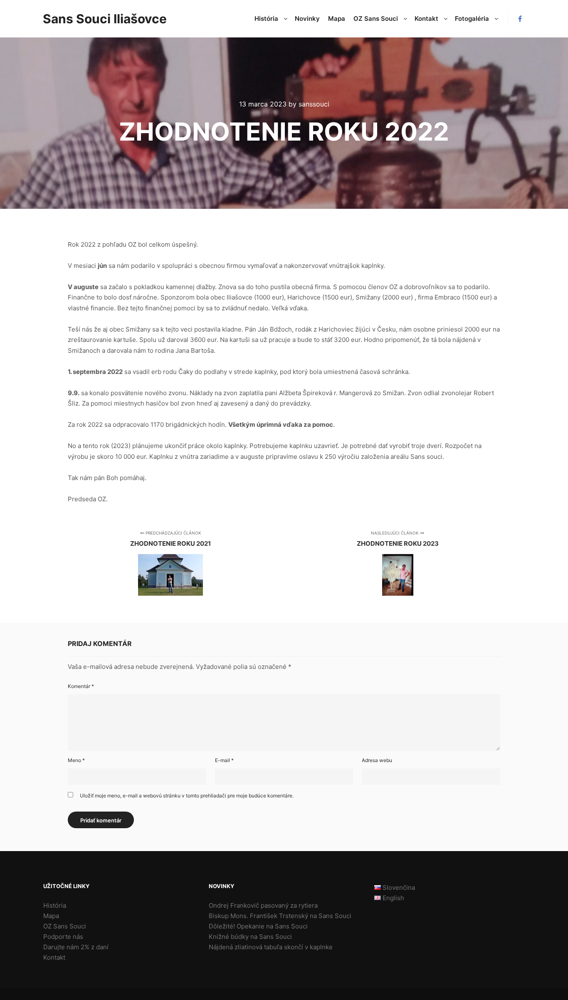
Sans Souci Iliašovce (84, 18)
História (54, 905)
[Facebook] (519, 18)
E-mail (224, 760)
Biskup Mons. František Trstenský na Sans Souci (280, 916)
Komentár (81, 686)
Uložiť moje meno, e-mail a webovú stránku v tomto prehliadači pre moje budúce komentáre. (187, 795)
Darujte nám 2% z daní (76, 947)
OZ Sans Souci (64, 926)
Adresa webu (377, 760)
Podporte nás (63, 937)
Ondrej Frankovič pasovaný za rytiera (263, 905)
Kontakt (54, 957)
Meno (76, 760)
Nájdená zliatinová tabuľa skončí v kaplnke (271, 947)
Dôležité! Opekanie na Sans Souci (258, 926)
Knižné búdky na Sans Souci (250, 937)
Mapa (51, 916)
